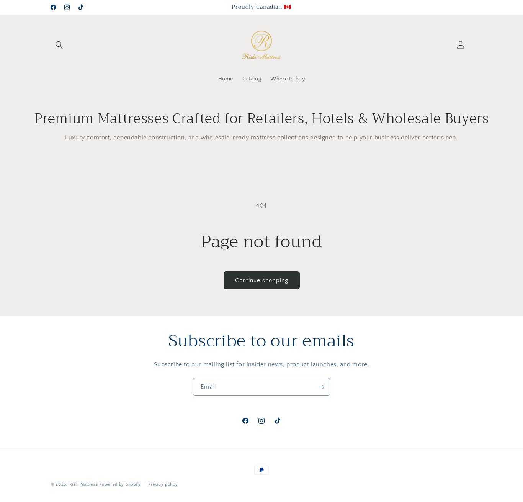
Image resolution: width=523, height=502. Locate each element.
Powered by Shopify (120, 484)
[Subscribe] (321, 387)
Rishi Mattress (83, 484)
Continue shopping (261, 280)
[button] (59, 44)
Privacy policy (163, 484)
